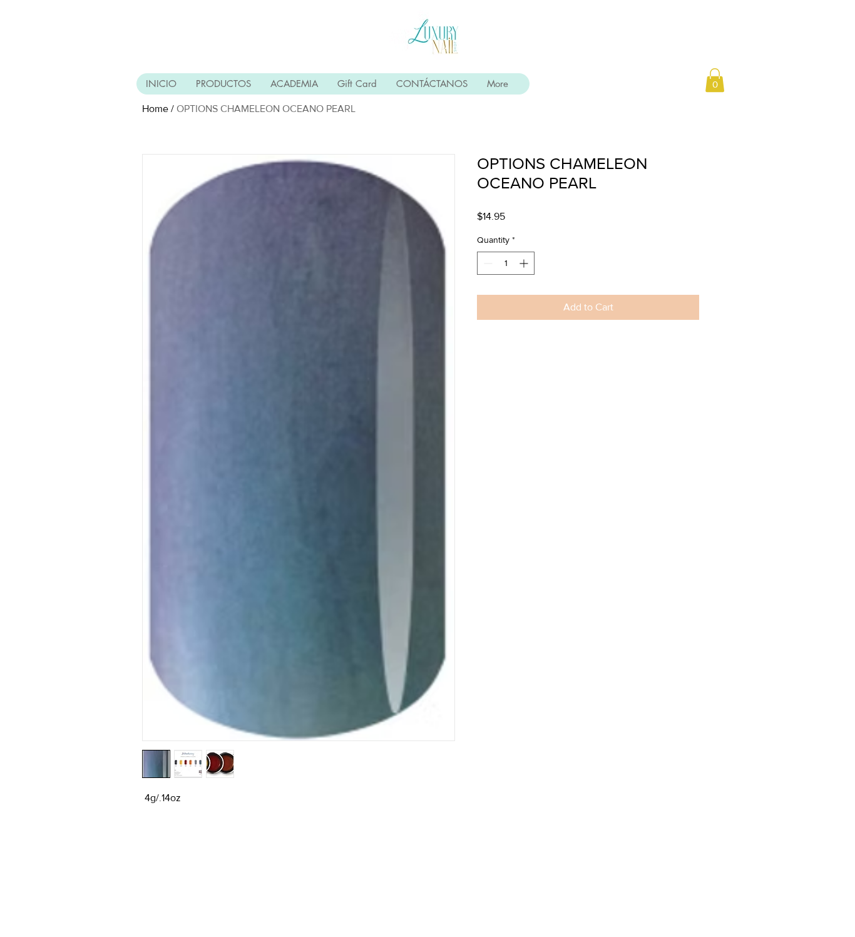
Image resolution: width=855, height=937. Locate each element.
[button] (715, 80)
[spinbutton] (505, 263)
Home (155, 108)
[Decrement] (486, 263)
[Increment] (525, 263)
